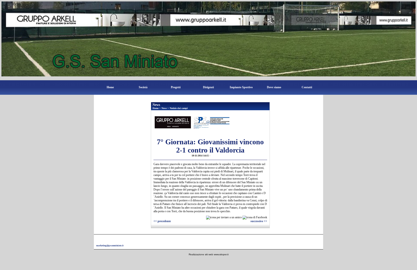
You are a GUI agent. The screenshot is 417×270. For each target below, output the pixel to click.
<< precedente (162, 221)
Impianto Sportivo (241, 87)
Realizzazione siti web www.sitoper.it (209, 254)
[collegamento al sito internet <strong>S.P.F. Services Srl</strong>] (211, 122)
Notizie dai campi (179, 108)
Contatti (307, 87)
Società (143, 87)
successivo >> (258, 221)
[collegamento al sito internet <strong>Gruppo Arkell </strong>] (173, 122)
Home (110, 87)
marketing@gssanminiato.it (110, 245)
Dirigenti (208, 87)
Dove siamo (274, 87)
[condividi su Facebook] (255, 217)
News (164, 108)
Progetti (176, 87)
